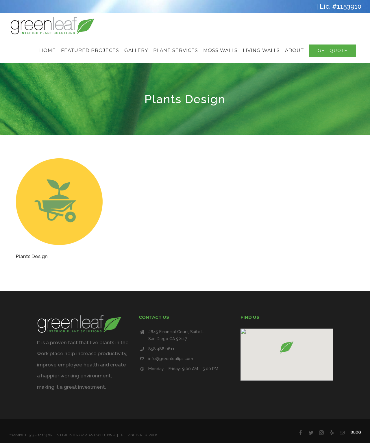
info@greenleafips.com (170, 358)
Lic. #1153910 (340, 6)
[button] (287, 347)
